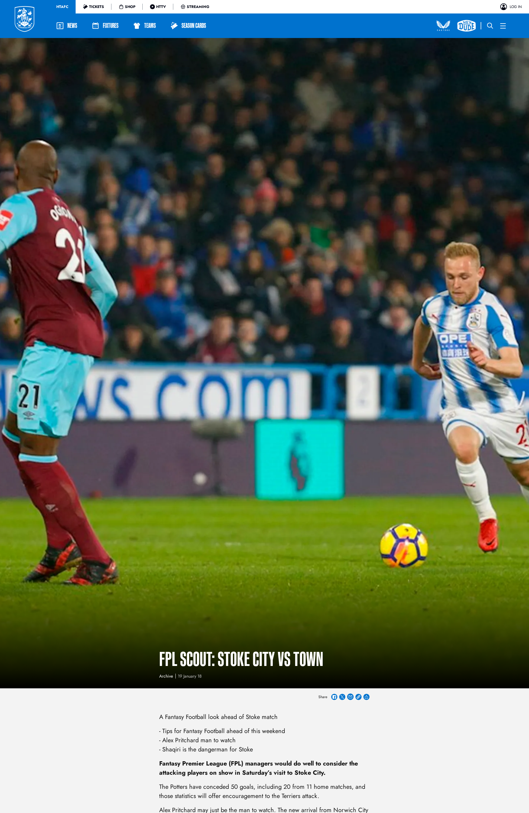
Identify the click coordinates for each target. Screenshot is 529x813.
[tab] (62, 6)
